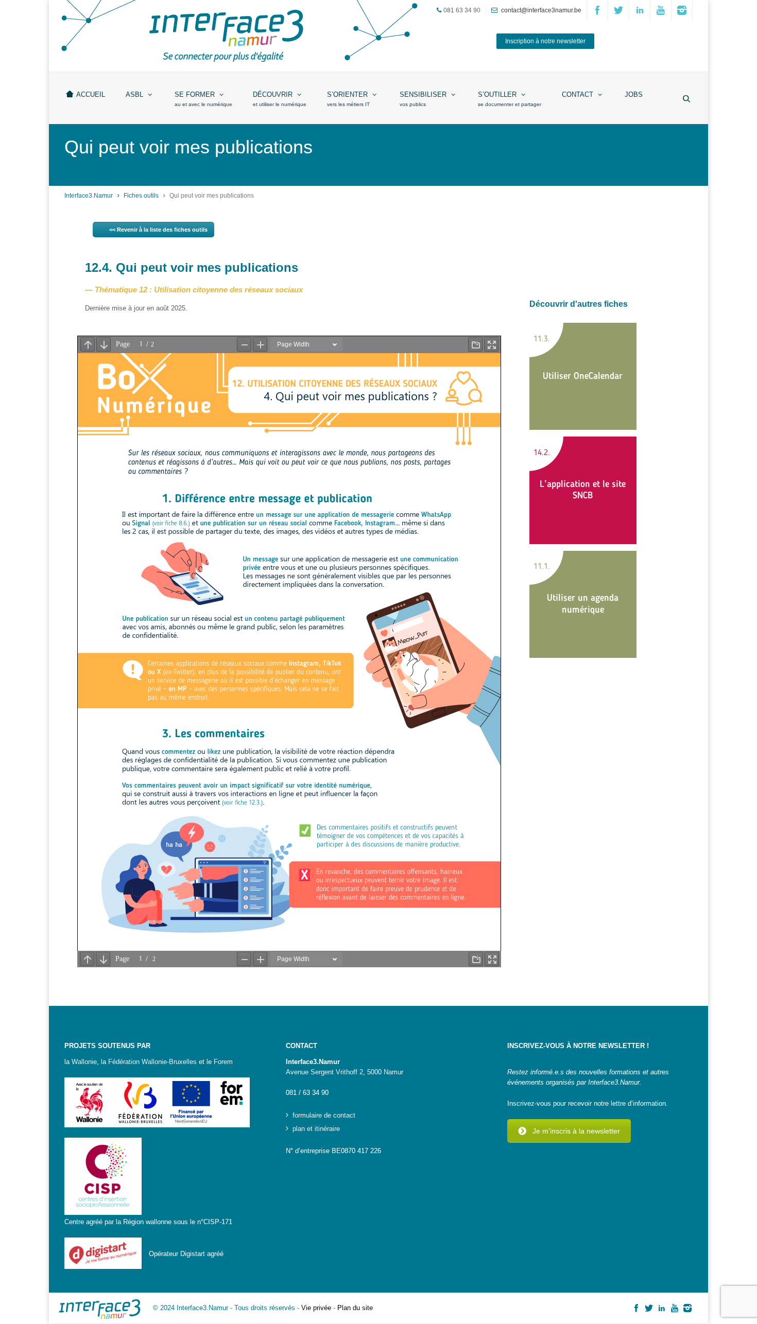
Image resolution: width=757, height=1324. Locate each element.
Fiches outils (141, 195)
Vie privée (316, 1308)
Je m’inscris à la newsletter (576, 1131)
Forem (223, 1062)
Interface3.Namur (88, 195)
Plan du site (355, 1308)
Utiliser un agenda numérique (582, 604)
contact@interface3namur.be (541, 10)
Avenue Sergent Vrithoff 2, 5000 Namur (344, 1072)
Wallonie (84, 1062)
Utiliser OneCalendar (583, 376)
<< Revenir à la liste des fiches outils (158, 230)
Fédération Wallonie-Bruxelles (152, 1062)
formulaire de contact (324, 1115)
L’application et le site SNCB (583, 490)
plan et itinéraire (316, 1129)
